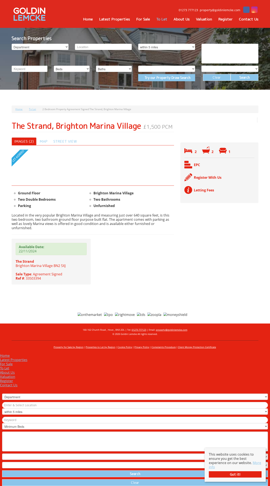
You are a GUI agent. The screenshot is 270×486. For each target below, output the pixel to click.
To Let (161, 19)
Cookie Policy (124, 347)
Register (225, 19)
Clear (217, 77)
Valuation (204, 19)
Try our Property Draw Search (166, 77)
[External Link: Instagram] (254, 10)
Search (244, 77)
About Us (182, 19)
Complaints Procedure (163, 347)
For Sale (143, 19)
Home (88, 19)
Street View (65, 141)
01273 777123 (139, 329)
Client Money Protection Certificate (197, 347)
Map (43, 141)
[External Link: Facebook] (246, 10)
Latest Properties (114, 19)
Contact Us (248, 19)
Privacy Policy (141, 347)
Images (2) (24, 141)
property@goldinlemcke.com (171, 329)
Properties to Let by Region (100, 347)
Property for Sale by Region (69, 347)
